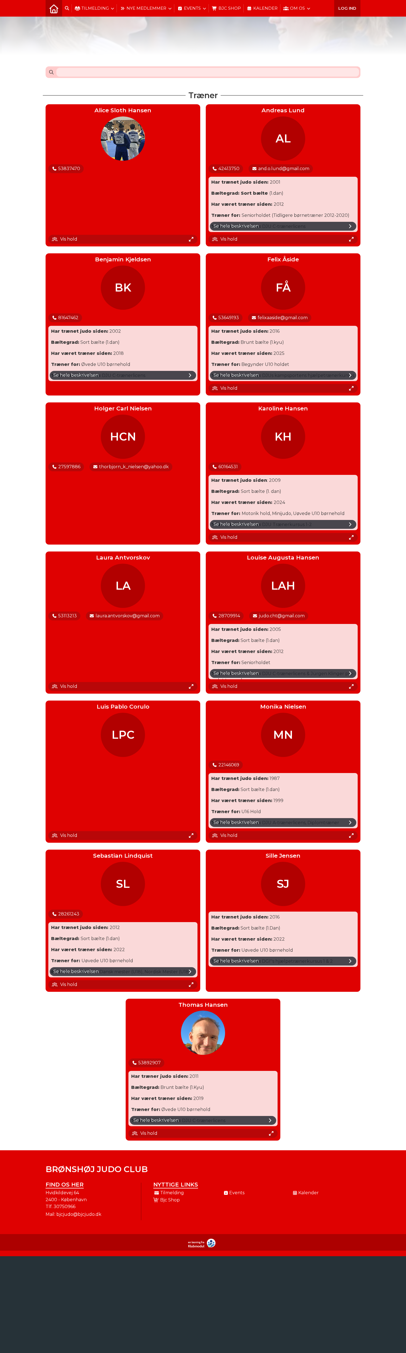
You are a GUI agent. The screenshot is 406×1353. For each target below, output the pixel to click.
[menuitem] (54, 8)
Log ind (347, 8)
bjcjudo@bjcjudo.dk (78, 1214)
